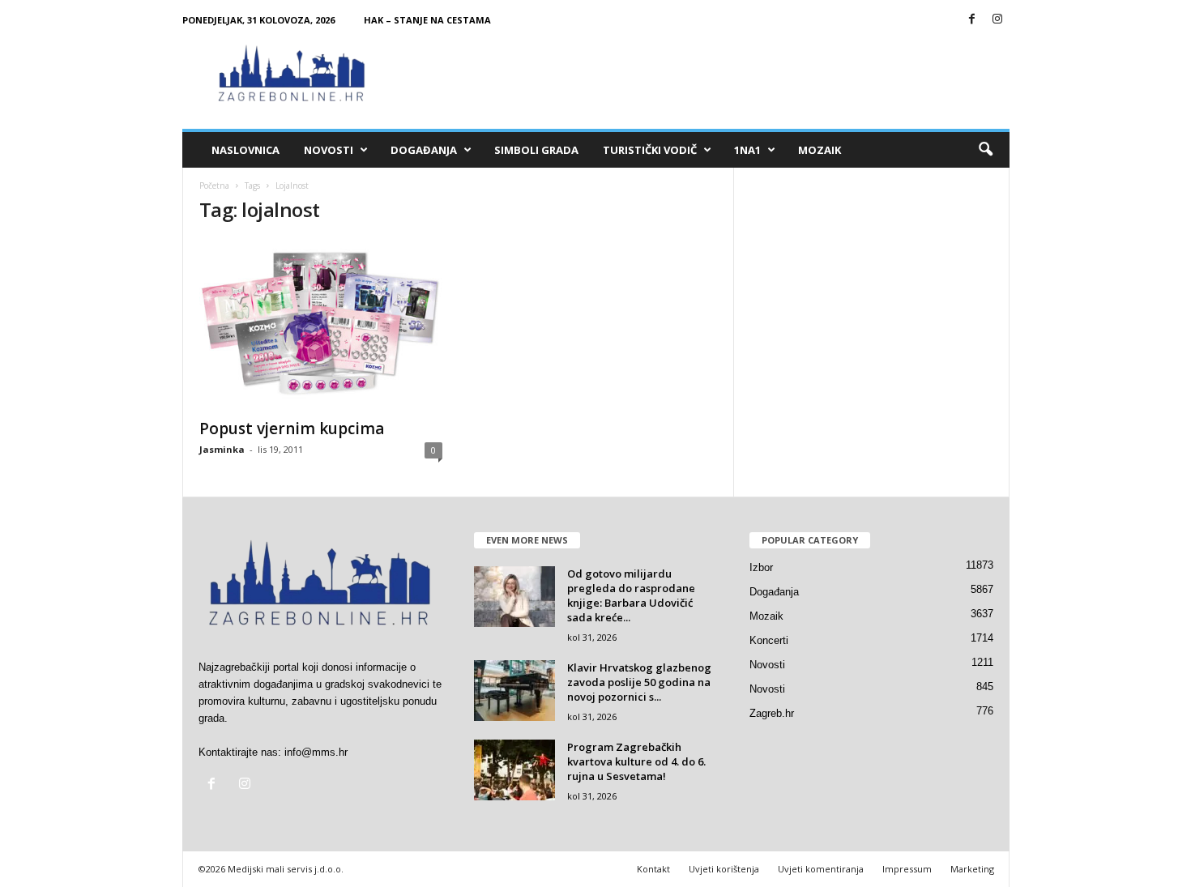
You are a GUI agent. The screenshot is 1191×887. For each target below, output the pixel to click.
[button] (985, 150)
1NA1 (747, 150)
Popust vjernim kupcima (291, 428)
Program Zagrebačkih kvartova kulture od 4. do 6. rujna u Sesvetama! (636, 761)
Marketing (972, 869)
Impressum (907, 869)
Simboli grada (536, 150)
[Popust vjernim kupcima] (320, 324)
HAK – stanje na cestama (427, 20)
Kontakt (653, 869)
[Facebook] (972, 20)
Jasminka (222, 449)
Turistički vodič (650, 150)
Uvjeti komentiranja (821, 869)
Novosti (328, 150)
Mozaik (819, 150)
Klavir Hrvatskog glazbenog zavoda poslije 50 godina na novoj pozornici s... (639, 682)
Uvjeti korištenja (724, 869)
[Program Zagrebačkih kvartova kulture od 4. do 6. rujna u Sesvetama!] (514, 770)
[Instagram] (997, 20)
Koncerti (768, 640)
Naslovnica (245, 150)
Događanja (424, 150)
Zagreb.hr (771, 713)
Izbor (761, 567)
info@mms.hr (316, 752)
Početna (214, 185)
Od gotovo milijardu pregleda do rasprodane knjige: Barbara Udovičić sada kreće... (631, 595)
